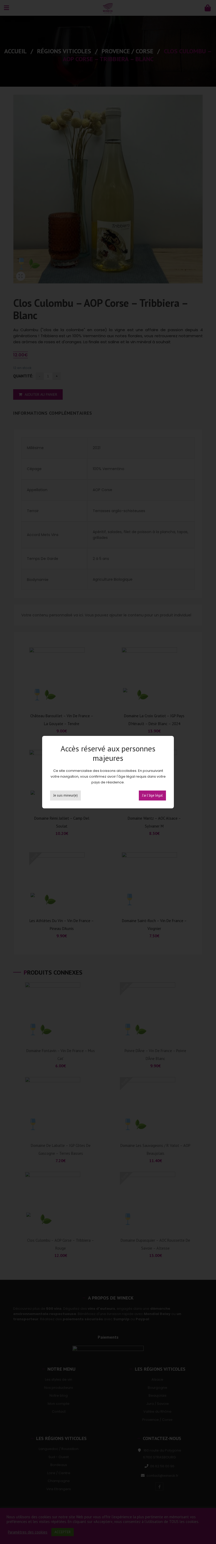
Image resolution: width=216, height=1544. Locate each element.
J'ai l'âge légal (152, 795)
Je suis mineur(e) (65, 795)
